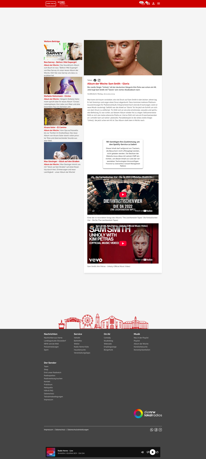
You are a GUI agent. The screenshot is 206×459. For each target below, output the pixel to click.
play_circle (152, 452)
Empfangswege (110, 347)
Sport (46, 350)
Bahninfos (78, 341)
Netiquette (48, 388)
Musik (137, 334)
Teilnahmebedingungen (53, 397)
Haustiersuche (80, 350)
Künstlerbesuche (140, 347)
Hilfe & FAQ (48, 391)
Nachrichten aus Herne (53, 338)
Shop (46, 369)
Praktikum (48, 385)
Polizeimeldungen (51, 347)
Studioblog (108, 341)
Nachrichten (50, 334)
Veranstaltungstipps (82, 353)
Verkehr (77, 338)
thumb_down (148, 452)
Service (78, 334)
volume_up (142, 452)
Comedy (107, 338)
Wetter (77, 344)
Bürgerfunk (108, 350)
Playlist (137, 341)
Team (46, 366)
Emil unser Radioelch (52, 373)
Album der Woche (141, 344)
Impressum (48, 400)
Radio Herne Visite (81, 347)
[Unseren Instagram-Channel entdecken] (160, 429)
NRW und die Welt (51, 344)
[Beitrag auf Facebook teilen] (95, 80)
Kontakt (47, 382)
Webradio (108, 344)
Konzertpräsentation (142, 350)
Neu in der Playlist (141, 338)
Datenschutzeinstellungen (78, 430)
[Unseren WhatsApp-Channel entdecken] (151, 429)
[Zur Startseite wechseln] (51, 4)
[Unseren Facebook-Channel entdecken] (156, 429)
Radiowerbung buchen (53, 379)
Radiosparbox (49, 376)
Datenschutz (49, 394)
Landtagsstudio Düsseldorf (55, 341)
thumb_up (157, 452)
